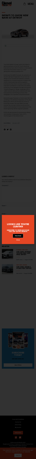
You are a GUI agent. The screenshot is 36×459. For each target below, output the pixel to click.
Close (18, 240)
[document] (18, 229)
